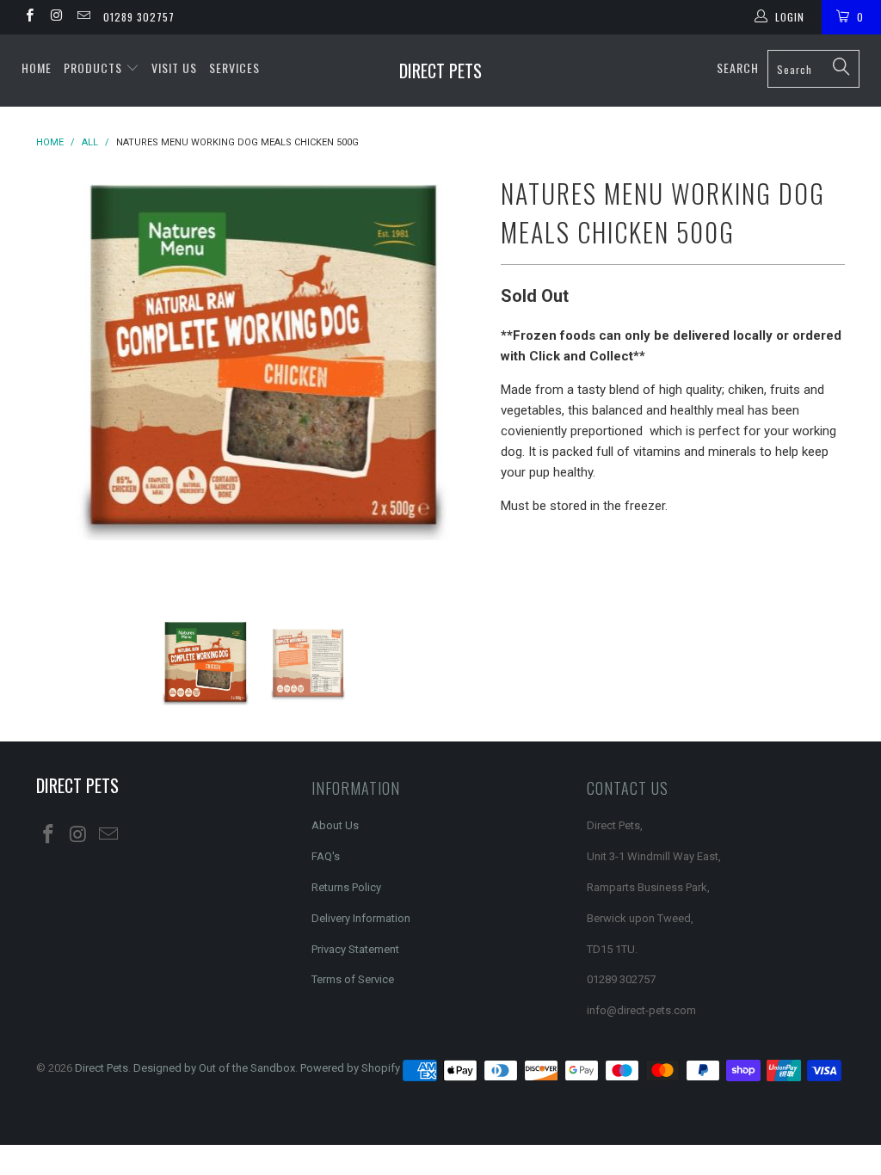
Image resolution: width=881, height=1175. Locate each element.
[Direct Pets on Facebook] (29, 17)
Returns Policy (346, 887)
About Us (335, 825)
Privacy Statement (355, 949)
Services (234, 67)
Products (95, 67)
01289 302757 (139, 16)
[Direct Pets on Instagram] (55, 17)
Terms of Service (352, 979)
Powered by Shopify (350, 1067)
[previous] (59, 381)
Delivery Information (360, 918)
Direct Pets (440, 70)
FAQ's (325, 856)
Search (738, 67)
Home (37, 67)
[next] (459, 381)
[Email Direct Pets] (83, 17)
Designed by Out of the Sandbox (214, 1067)
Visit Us (174, 67)
